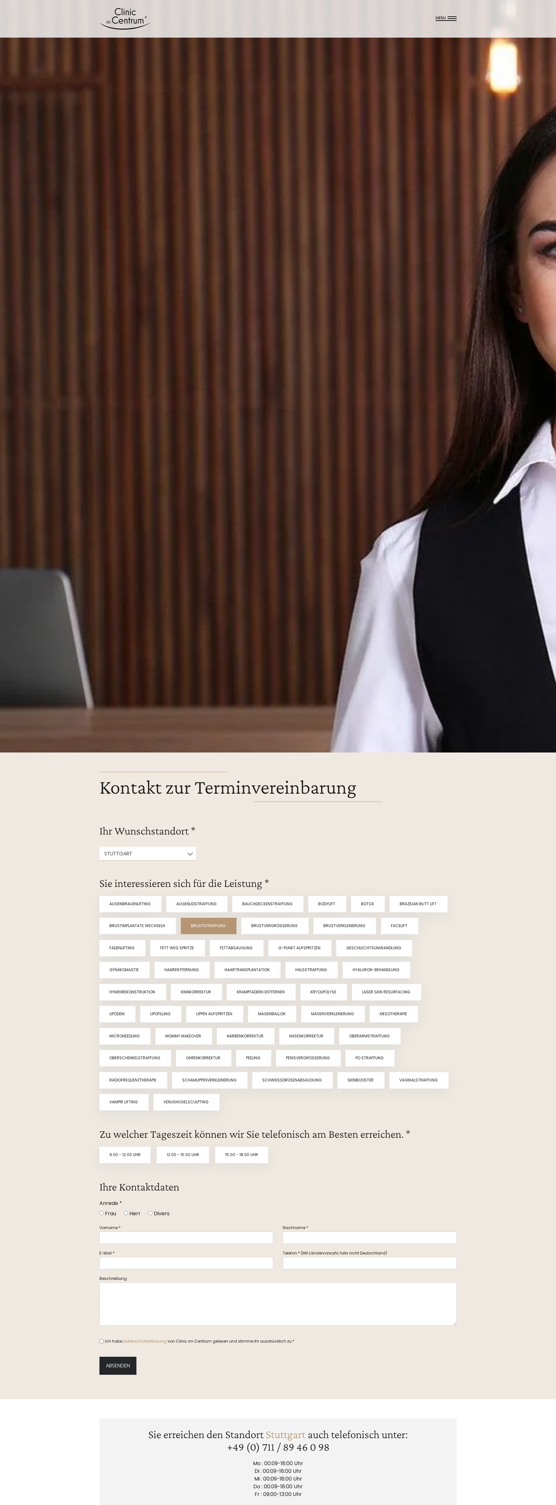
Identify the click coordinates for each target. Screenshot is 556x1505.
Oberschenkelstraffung (135, 1058)
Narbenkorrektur (245, 1036)
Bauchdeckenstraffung (267, 904)
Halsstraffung (311, 969)
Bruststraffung (209, 925)
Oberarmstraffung (370, 1036)
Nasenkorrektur (306, 1036)
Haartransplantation (248, 969)
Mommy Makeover (183, 1036)
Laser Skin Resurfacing (386, 992)
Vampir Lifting (124, 1102)
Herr (134, 1213)
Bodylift (327, 904)
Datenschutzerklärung (145, 1341)
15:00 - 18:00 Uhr (241, 1154)
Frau (110, 1213)
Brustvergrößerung (275, 925)
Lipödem (117, 1014)
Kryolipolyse (323, 992)
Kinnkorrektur (196, 992)
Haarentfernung (182, 969)
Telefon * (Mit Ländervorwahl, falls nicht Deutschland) (335, 1253)
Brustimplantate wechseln (137, 925)
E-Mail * (107, 1253)
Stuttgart (285, 1434)
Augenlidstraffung (197, 904)
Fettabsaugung (237, 948)
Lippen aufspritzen (214, 1014)
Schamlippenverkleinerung (209, 1080)
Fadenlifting (122, 948)
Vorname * (110, 1227)
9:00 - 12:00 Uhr (125, 1154)
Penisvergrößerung (308, 1058)
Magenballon (272, 1014)
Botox (368, 904)
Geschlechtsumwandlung (374, 948)
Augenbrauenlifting (130, 904)
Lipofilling (160, 1014)
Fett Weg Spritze (177, 948)
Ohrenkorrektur (203, 1058)
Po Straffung (370, 1058)
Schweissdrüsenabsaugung (292, 1080)
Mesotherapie (394, 1014)
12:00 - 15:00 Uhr (183, 1154)
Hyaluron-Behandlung (376, 969)
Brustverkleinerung (344, 925)
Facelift (399, 925)
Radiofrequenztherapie (133, 1080)
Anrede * (110, 1203)
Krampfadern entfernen (261, 992)
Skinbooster (361, 1080)
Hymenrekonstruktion (132, 992)
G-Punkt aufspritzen (299, 948)
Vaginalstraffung (419, 1080)
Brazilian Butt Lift (419, 904)
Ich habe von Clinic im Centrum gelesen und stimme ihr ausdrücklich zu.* (199, 1341)
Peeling (253, 1058)
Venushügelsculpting (186, 1102)
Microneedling (125, 1036)
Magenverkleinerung (333, 1014)
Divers (161, 1213)
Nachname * (295, 1227)
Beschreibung (113, 1278)
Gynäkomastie (124, 969)
